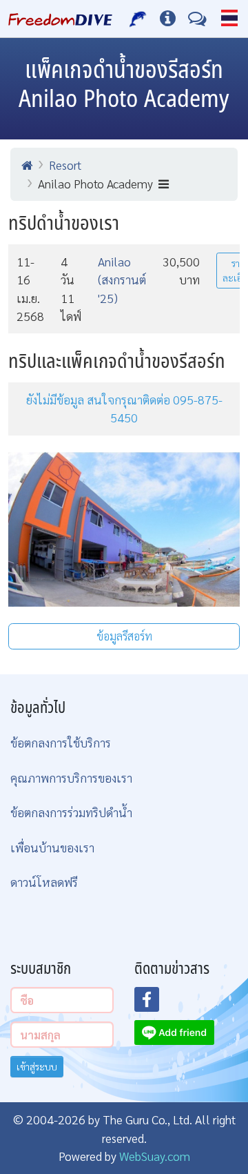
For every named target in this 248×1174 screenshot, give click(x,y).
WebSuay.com (154, 1156)
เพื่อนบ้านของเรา (52, 847)
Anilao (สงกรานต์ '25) (122, 279)
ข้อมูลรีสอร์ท (124, 636)
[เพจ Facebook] (155, 1003)
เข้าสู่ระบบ (37, 1066)
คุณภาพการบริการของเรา (71, 777)
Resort (65, 165)
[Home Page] (60, 18)
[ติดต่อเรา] (197, 18)
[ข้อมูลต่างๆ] (168, 18)
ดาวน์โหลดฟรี (44, 882)
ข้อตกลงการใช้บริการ (60, 742)
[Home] (26, 165)
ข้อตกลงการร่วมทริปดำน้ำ (71, 812)
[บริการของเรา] (138, 18)
